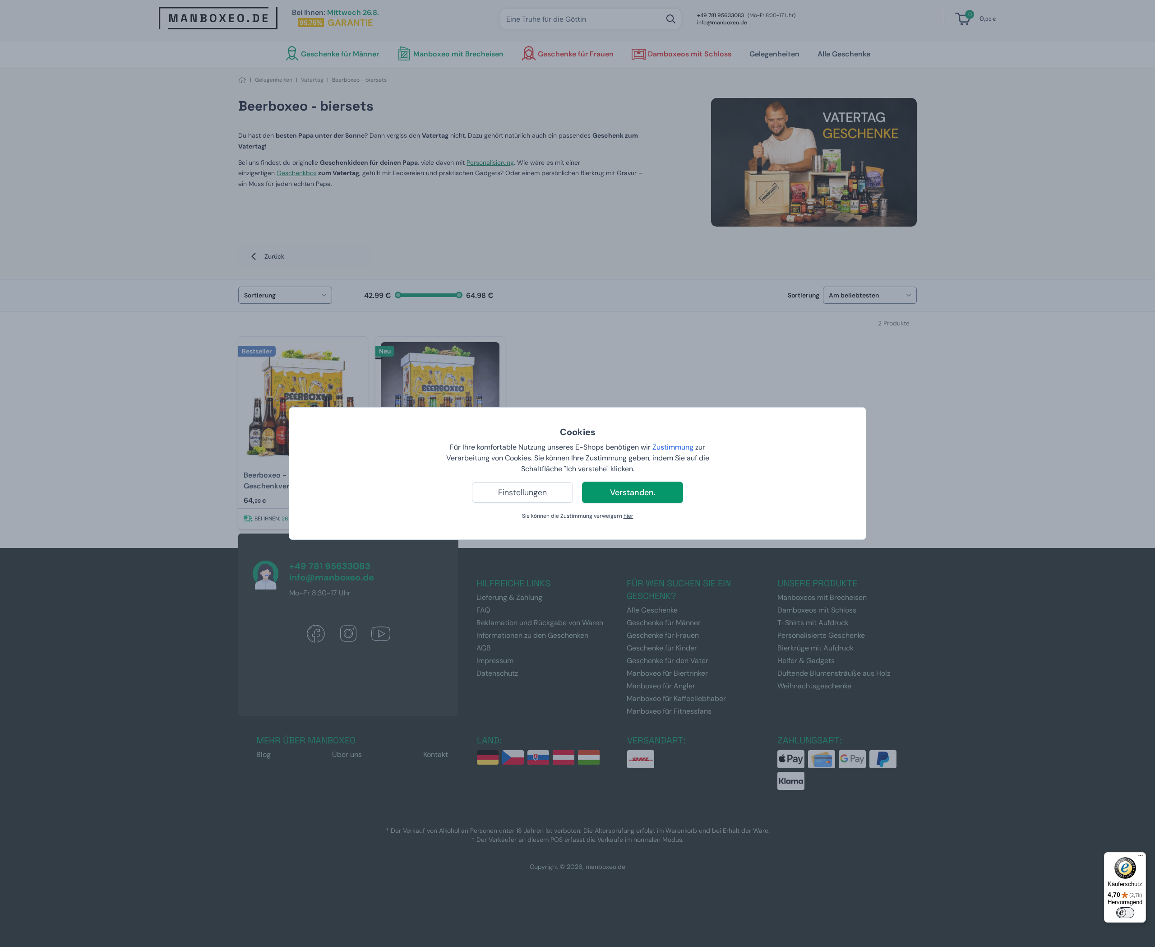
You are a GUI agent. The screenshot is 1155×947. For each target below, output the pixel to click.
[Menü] (1140, 857)
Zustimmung (672, 447)
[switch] (1125, 912)
